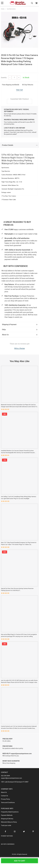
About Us (4, 792)
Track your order (6, 825)
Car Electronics (11, 9)
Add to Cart (19, 861)
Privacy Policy (5, 799)
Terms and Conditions (8, 802)
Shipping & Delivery (7, 819)
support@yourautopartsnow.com (11, 778)
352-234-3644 (5, 776)
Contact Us (4, 796)
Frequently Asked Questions (9, 812)
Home (2, 9)
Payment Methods (6, 815)
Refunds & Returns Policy (9, 822)
